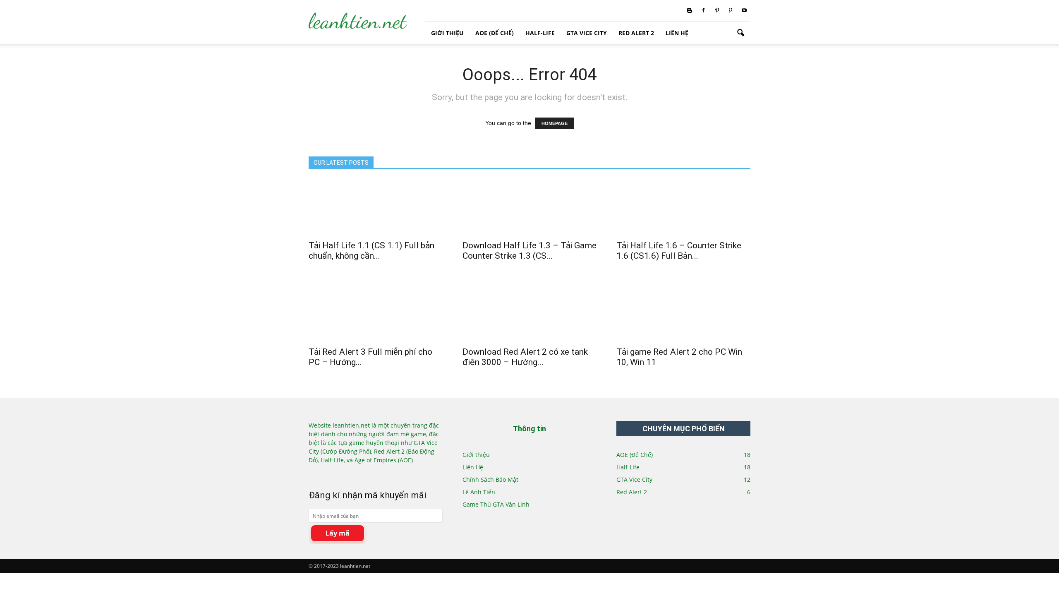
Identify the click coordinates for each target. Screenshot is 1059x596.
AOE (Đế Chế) (494, 33)
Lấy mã (338, 533)
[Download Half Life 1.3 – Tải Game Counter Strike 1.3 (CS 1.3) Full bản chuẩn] (529, 202)
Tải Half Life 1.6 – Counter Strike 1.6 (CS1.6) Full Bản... (678, 250)
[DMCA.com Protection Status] (336, 474)
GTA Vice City (586, 33)
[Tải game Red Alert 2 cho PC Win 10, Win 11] (683, 308)
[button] (740, 33)
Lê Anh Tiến (478, 492)
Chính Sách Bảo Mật (490, 479)
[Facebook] (703, 11)
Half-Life (540, 33)
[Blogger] (689, 11)
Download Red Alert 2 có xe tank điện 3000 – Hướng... (525, 357)
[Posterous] (730, 11)
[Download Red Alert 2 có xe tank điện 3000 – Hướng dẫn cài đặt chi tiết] (529, 308)
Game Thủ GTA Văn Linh (496, 504)
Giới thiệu (447, 33)
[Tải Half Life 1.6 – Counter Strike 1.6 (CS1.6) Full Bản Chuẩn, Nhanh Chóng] (683, 202)
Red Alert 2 (636, 33)
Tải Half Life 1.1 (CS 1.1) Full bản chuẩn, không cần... (371, 250)
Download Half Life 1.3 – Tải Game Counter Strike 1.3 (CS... (529, 250)
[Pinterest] (717, 11)
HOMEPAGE (554, 123)
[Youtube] (744, 11)
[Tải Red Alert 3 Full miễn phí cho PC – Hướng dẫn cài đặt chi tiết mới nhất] (376, 308)
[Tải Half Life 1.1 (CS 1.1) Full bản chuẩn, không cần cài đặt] (376, 202)
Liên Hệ (677, 33)
